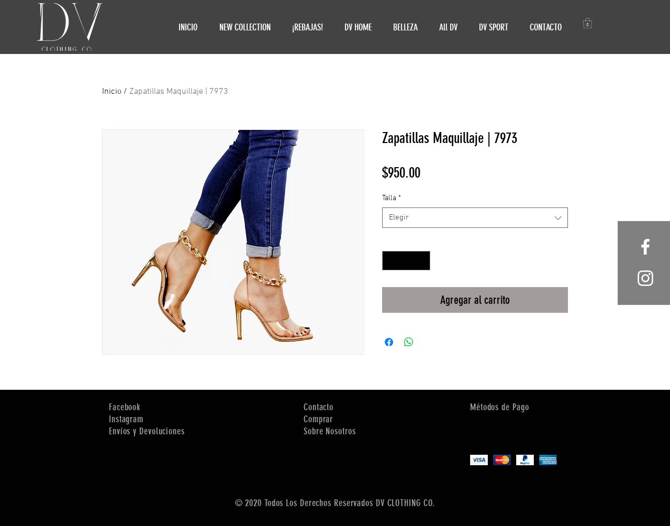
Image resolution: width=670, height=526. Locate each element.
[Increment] (422, 260)
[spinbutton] (406, 260)
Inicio (111, 91)
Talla (391, 198)
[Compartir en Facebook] (389, 342)
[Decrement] (390, 260)
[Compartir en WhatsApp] (409, 342)
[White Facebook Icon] (645, 246)
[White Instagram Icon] (645, 278)
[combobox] (475, 217)
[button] (587, 23)
